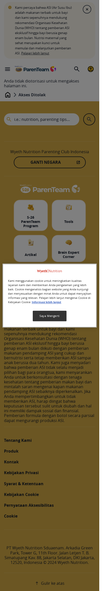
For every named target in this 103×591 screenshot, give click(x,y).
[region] (49, 295)
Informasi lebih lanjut (46, 302)
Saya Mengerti (50, 316)
